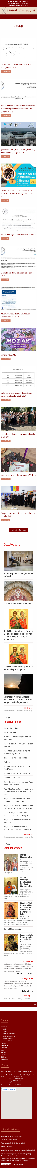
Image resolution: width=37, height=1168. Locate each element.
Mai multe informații (22, 1160)
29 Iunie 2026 (6, 320)
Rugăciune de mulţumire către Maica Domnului (17, 821)
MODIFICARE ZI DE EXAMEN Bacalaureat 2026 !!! (15, 315)
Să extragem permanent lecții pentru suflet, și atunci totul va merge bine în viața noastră (18, 699)
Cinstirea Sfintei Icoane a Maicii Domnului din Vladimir (26, 938)
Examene (4, 1048)
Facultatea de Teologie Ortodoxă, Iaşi (13, 1143)
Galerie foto (4, 1059)
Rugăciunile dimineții (11, 728)
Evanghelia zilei (27, 978)
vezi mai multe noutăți (18, 530)
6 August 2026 (6, 71)
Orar (2, 1050)
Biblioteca (4, 1057)
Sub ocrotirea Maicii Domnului (17, 603)
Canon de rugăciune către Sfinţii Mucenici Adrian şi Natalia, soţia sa (16, 814)
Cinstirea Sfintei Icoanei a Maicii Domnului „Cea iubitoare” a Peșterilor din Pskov (26, 908)
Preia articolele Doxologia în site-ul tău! (18, 711)
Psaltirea (7, 762)
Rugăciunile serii (10, 732)
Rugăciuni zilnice (12, 721)
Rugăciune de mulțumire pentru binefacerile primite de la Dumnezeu (17, 828)
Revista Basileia (8, 1038)
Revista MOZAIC (8, 354)
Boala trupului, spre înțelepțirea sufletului (18, 575)
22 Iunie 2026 (6, 400)
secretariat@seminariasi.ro (20, 1)
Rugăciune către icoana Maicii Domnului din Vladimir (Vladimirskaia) (18, 800)
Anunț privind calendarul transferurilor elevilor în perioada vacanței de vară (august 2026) (18, 108)
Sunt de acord (6, 1164)
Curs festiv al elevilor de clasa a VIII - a (18, 474)
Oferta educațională (9, 1034)
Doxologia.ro (12, 544)
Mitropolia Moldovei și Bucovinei (11, 1136)
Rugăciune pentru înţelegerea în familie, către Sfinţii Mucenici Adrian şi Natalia (18, 807)
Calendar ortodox (13, 848)
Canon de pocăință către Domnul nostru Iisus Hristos (18, 745)
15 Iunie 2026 (6, 479)
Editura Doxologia (6, 1146)
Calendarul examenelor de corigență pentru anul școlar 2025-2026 (16, 394)
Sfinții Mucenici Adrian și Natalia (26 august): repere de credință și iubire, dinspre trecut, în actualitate (18, 635)
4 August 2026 (6, 115)
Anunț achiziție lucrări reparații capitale (18, 234)
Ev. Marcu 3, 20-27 (27, 991)
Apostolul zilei (28, 961)
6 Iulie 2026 (5, 238)
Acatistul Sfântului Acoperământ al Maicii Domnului (17, 767)
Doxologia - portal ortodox (9, 1139)
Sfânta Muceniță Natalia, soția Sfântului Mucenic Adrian (26, 881)
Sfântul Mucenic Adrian (26, 856)
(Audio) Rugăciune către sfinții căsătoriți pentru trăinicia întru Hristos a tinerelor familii (18, 792)
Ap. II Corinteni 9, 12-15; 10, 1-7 (23, 974)
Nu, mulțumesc (18, 1164)
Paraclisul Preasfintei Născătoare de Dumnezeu (17, 738)
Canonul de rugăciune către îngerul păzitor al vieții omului (17, 752)
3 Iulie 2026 (5, 279)
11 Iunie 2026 (6, 520)
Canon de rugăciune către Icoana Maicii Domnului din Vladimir (18, 783)
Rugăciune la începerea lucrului (15, 758)
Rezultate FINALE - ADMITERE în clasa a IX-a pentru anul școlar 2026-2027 (17, 193)
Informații (4, 1027)
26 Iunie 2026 (6, 359)
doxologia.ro (28, 708)
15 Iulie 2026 (5, 156)
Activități (3, 1043)
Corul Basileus (7, 1041)
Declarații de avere (9, 1036)
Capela (5, 1031)
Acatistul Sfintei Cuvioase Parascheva (17, 773)
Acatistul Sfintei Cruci (12, 777)
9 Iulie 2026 (5, 200)
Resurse (3, 1052)
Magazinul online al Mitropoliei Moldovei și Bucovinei (18, 1150)
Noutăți (18, 25)
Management (5, 1045)
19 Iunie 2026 (6, 441)
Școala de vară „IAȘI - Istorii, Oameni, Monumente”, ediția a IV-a (18, 151)
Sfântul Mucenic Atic (12, 929)
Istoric (4, 1029)
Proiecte (3, 1055)
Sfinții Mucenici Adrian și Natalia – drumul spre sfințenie (18, 668)
